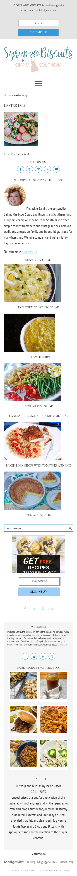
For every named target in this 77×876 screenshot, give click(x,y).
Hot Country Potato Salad (38, 307)
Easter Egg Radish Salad (16, 154)
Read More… (62, 644)
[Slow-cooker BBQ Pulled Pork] (23, 732)
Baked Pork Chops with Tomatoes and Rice (38, 465)
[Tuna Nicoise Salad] (32, 400)
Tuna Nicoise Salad (38, 406)
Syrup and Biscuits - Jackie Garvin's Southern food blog (38, 57)
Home (7, 95)
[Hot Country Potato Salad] (32, 301)
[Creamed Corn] (29, 350)
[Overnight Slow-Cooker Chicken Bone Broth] (53, 698)
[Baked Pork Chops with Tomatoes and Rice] (32, 459)
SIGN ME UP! (38, 32)
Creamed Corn (38, 357)
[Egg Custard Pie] (32, 508)
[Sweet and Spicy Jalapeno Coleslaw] (53, 766)
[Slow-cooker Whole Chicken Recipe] (23, 698)
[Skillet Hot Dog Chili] (23, 766)
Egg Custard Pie (38, 515)
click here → (29, 251)
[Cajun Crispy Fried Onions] (53, 732)
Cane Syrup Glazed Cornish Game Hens (38, 416)
